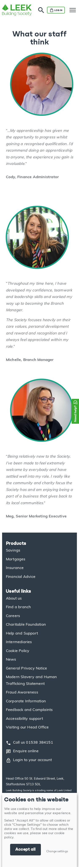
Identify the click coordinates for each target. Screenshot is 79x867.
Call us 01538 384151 (29, 742)
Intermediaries (19, 642)
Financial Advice (20, 577)
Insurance (15, 568)
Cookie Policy (17, 651)
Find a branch (18, 607)
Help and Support (22, 634)
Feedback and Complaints (29, 710)
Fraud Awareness (22, 693)
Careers (13, 616)
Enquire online (22, 751)
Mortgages (15, 559)
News (11, 660)
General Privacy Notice (26, 669)
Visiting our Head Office (27, 727)
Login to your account (29, 760)
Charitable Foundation (26, 625)
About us (14, 599)
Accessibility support (24, 719)
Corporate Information (26, 701)
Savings (13, 551)
